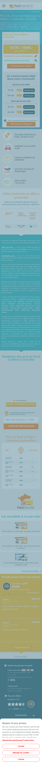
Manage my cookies (21, 753)
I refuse (21, 759)
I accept (21, 746)
